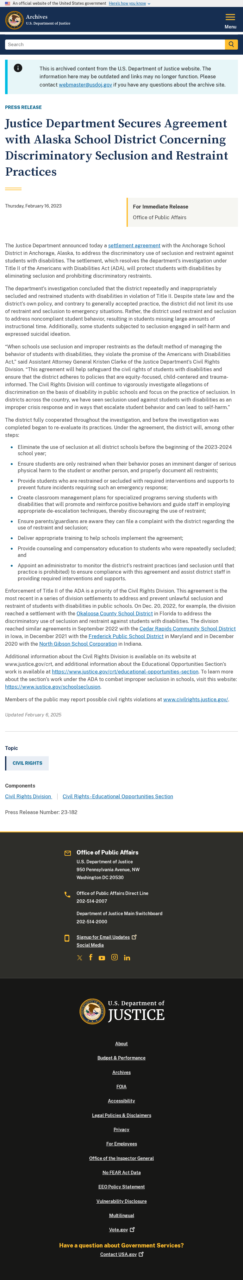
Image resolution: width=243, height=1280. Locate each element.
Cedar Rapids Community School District (188, 629)
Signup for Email (103, 937)
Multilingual (121, 1215)
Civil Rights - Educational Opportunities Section (118, 797)
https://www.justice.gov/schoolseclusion (52, 687)
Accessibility (121, 1100)
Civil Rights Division (28, 797)
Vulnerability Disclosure (122, 1201)
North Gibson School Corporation (78, 644)
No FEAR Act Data (122, 1172)
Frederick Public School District (126, 636)
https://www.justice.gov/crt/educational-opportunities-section (125, 672)
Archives (121, 1072)
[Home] (38, 28)
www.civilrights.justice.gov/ (195, 700)
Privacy (121, 1129)
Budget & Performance (121, 1057)
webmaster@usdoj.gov (85, 85)
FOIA (121, 1086)
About (121, 1043)
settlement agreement (134, 246)
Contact (118, 1254)
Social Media (90, 945)
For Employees (121, 1143)
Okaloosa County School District (115, 614)
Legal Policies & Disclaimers (121, 1115)
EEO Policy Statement (121, 1186)
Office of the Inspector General (121, 1158)
